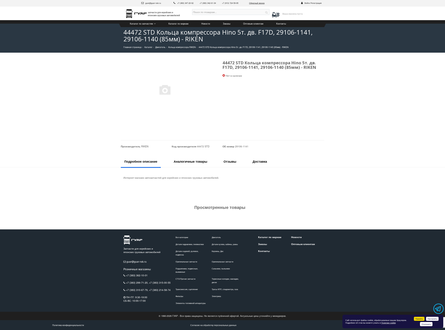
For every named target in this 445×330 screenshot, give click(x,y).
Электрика (216, 296)
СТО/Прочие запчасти (185, 278)
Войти (307, 3)
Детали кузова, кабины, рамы (225, 244)
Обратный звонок (257, 3)
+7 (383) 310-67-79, (137, 290)
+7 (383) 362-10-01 (137, 275)
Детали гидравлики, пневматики (190, 244)
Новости (205, 23)
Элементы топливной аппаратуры (191, 303)
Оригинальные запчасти (186, 261)
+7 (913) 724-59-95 (230, 3)
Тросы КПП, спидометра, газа (225, 289)
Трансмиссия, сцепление (187, 289)
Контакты (281, 23)
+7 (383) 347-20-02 (185, 3)
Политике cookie (388, 322)
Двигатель (216, 237)
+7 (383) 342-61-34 (208, 3)
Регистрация (316, 3)
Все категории (182, 237)
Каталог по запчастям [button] (142, 23)
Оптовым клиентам (253, 23)
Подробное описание (140, 161)
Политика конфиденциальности (68, 325)
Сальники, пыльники (221, 268)
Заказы (226, 23)
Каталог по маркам (178, 23)
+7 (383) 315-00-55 (160, 282)
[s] (266, 12)
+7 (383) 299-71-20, (137, 282)
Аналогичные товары (190, 161)
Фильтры (179, 296)
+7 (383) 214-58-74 (160, 290)
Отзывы (230, 161)
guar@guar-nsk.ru (153, 3)
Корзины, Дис (218, 251)
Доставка (260, 161)
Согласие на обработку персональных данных (213, 325)
